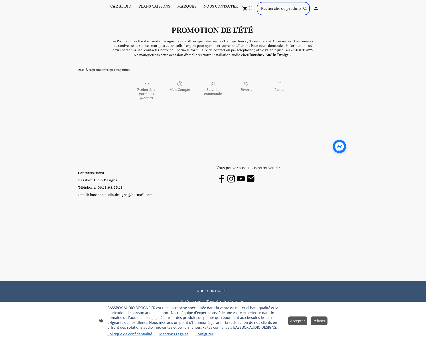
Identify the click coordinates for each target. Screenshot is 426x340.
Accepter (297, 320)
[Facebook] (221, 179)
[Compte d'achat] (316, 8)
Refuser (319, 320)
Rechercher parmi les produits (146, 93)
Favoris (246, 89)
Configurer (204, 334)
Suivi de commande (213, 91)
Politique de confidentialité (129, 334)
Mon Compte (180, 89)
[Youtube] (241, 179)
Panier (279, 89)
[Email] (251, 179)
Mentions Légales (173, 334)
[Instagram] (231, 179)
